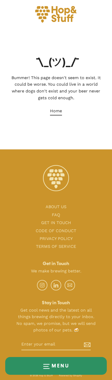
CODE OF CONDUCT (56, 230)
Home (56, 110)
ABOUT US (56, 206)
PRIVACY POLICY (56, 238)
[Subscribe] (83, 344)
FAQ (56, 214)
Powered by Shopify (70, 375)
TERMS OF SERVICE (56, 246)
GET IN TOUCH (56, 222)
